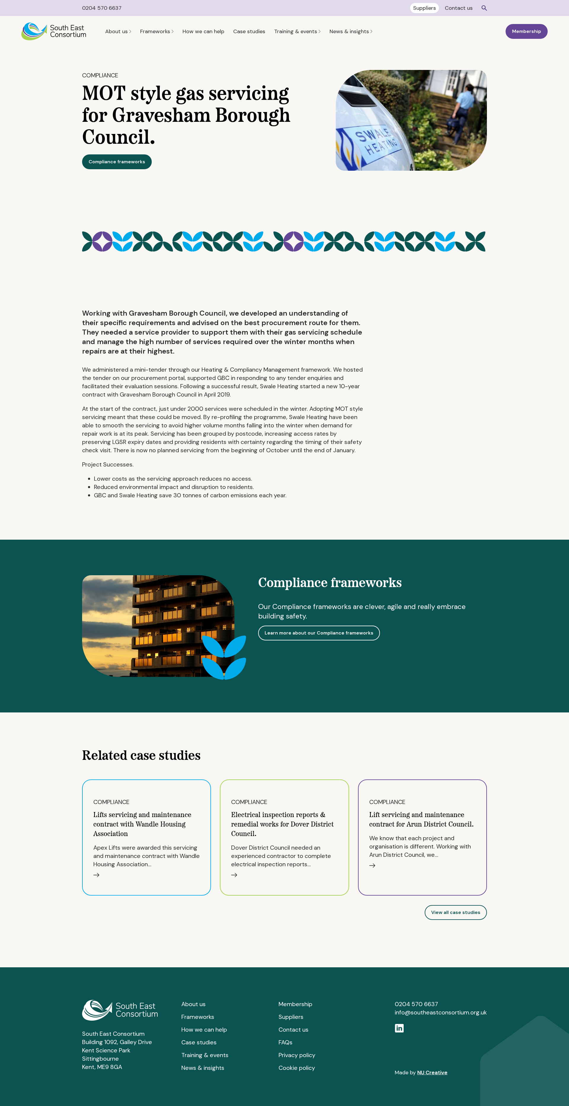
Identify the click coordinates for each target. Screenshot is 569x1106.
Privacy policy (297, 1055)
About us (117, 31)
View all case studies (455, 912)
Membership (526, 31)
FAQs (286, 1042)
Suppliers (424, 8)
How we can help (203, 31)
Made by (421, 1072)
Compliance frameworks (117, 162)
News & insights (350, 31)
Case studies (249, 31)
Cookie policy (297, 1068)
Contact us (459, 8)
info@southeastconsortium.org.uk (441, 1012)
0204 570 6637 (102, 8)
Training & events (296, 31)
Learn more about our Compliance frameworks (319, 633)
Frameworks (156, 31)
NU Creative (432, 1072)
